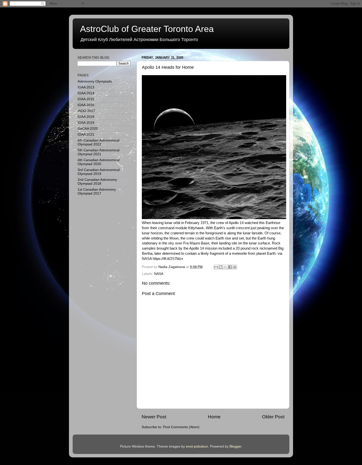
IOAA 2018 (86, 117)
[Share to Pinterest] (234, 267)
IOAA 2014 (86, 93)
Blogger (235, 446)
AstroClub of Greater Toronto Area (147, 29)
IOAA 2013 (86, 87)
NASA (158, 274)
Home (214, 416)
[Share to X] (225, 267)
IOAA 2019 (86, 123)
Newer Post (154, 416)
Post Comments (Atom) (181, 427)
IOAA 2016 (86, 105)
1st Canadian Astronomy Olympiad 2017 (97, 191)
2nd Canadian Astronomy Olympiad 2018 (97, 181)
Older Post (273, 416)
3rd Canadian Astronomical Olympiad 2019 (99, 172)
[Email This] (216, 267)
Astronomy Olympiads (95, 81)
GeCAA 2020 (88, 128)
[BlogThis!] (220, 267)
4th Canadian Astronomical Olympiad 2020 (98, 162)
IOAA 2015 (86, 99)
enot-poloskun (197, 446)
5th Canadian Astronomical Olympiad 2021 (98, 152)
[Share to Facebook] (230, 267)
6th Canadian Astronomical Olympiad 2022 (98, 142)
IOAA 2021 (86, 134)
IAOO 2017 (86, 111)
